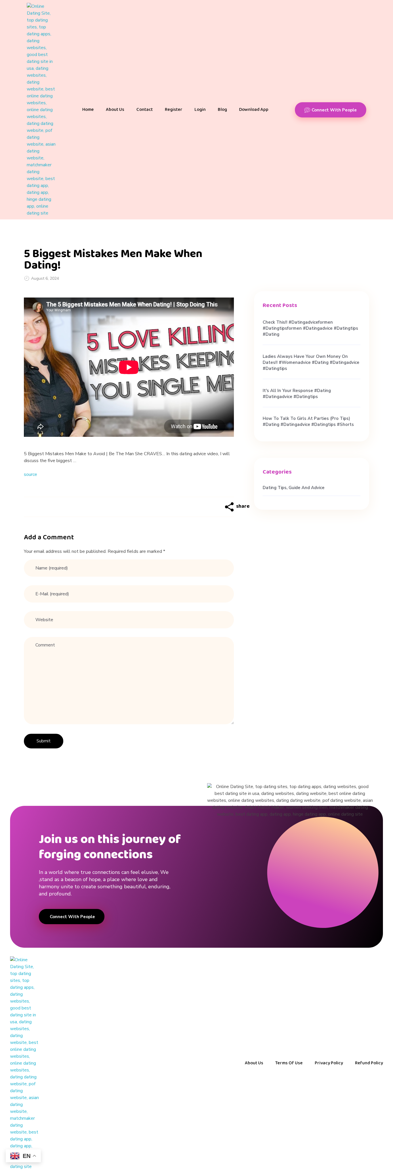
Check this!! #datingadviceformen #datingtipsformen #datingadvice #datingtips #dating (310, 328)
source (30, 474)
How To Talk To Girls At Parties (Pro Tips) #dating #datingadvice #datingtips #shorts (308, 421)
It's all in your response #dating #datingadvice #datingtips (297, 393)
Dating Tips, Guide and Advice (294, 488)
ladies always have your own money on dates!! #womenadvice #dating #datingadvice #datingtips (311, 362)
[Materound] (41, 110)
